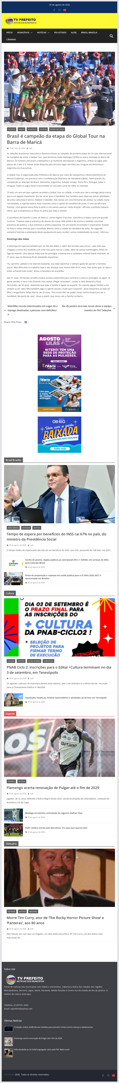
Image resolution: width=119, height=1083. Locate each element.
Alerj (73, 32)
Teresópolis (48, 661)
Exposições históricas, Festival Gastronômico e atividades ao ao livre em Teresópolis (66, 697)
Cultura (11, 661)
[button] (31, 33)
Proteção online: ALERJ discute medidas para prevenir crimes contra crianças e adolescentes (53, 1027)
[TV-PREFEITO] (24, 976)
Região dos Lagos (57, 129)
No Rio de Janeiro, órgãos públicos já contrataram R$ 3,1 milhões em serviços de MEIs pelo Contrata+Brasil (67, 561)
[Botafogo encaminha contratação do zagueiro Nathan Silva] (13, 815)
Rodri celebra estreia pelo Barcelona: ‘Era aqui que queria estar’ (56, 827)
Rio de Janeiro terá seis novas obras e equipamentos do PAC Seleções (86, 308)
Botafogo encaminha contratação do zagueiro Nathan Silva (53, 813)
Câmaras (11, 39)
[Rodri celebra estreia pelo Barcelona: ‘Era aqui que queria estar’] (13, 829)
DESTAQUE (26, 528)
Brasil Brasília (89, 32)
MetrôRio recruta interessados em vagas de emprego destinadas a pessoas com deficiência (33, 310)
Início (9, 32)
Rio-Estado (60, 32)
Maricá (21, 129)
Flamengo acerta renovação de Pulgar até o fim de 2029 (53, 787)
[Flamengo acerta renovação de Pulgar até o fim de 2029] (59, 748)
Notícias (41, 32)
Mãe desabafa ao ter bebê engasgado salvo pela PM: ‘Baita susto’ (42, 1049)
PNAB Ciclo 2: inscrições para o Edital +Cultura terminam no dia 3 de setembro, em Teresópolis (59, 670)
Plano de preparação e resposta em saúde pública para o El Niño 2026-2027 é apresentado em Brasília (63, 577)
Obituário (33, 911)
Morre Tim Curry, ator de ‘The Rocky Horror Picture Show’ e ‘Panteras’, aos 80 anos (55, 920)
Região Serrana (34, 661)
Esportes (11, 129)
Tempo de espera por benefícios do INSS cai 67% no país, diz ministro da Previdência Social (56, 537)
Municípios (23, 32)
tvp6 (30, 148)
